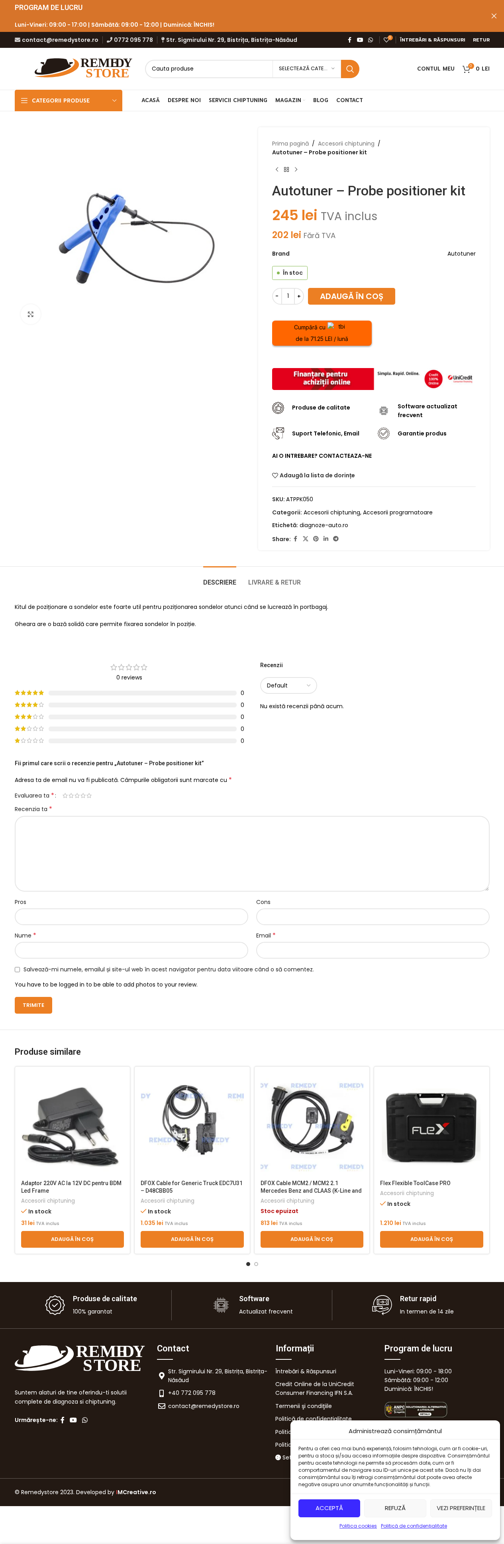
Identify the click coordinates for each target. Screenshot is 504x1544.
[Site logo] (84, 68)
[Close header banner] (494, 16)
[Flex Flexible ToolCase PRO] (431, 1124)
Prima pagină (290, 144)
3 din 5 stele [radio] (77, 795)
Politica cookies (358, 1525)
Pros (20, 902)
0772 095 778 (133, 40)
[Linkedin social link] (326, 539)
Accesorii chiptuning (346, 144)
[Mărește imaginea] (31, 314)
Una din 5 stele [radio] (65, 795)
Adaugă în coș (351, 296)
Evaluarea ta (34, 795)
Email (266, 935)
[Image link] (374, 378)
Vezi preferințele (461, 1508)
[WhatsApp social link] (370, 40)
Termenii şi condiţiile (303, 1406)
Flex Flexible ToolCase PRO (415, 1183)
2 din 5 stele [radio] (71, 795)
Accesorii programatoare (398, 512)
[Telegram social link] (336, 539)
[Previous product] (277, 170)
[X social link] (305, 539)
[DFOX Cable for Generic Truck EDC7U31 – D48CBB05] (192, 1124)
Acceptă (329, 1508)
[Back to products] (286, 170)
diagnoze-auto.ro (324, 525)
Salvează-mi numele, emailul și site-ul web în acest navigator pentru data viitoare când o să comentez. (169, 969)
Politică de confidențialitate (414, 1525)
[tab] (219, 578)
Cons (263, 902)
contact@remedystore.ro (60, 40)
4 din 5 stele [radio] (83, 795)
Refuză (395, 1508)
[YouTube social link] (360, 40)
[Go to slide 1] (248, 1264)
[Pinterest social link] (316, 539)
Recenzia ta (33, 809)
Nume (25, 935)
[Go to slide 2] (256, 1264)
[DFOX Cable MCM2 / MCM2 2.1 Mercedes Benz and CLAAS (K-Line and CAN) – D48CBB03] (312, 1124)
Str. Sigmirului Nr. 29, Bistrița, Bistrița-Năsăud (231, 40)
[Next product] (296, 170)
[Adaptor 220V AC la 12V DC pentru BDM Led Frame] (72, 1124)
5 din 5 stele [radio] (89, 795)
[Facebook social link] (350, 40)
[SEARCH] (350, 69)
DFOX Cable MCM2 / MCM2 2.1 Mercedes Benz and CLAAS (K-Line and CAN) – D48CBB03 (311, 1191)
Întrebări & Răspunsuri (305, 1371)
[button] (72, 1239)
